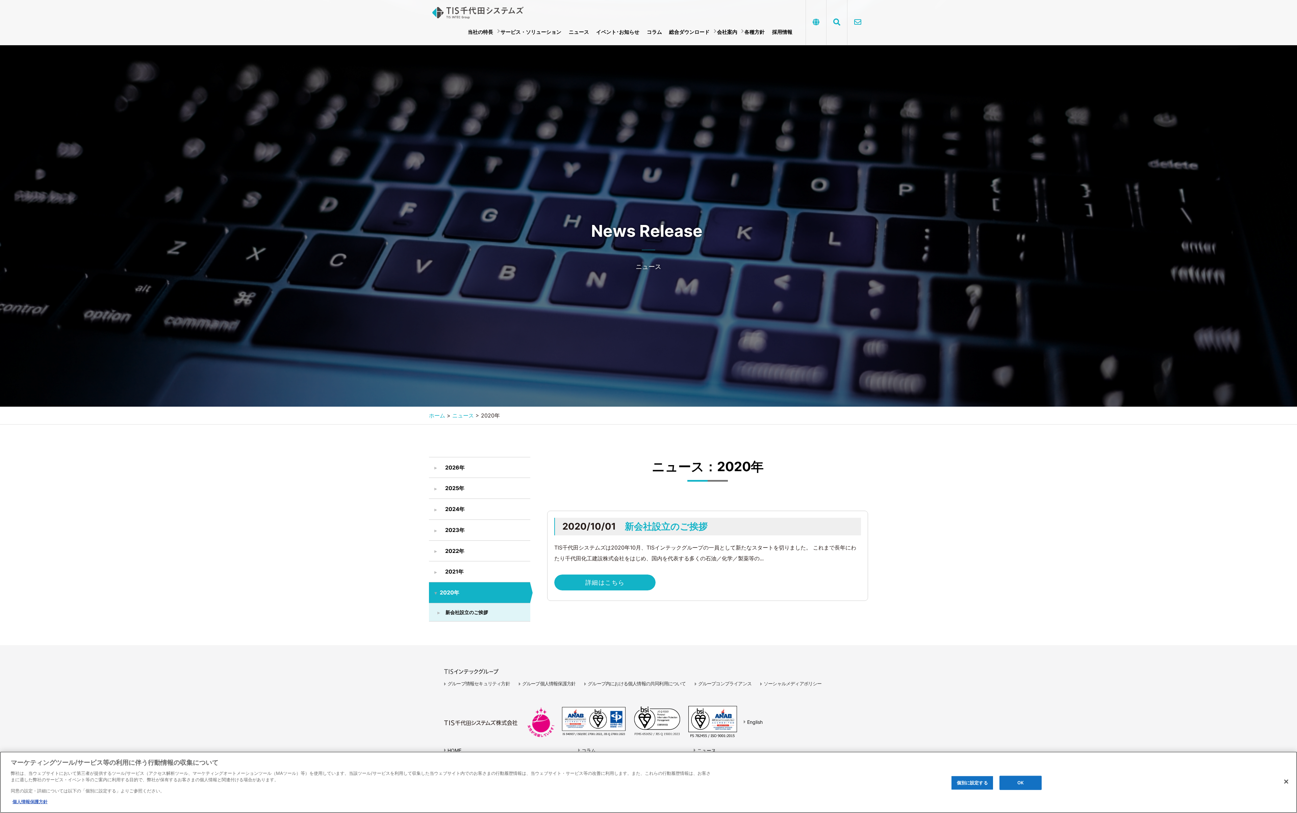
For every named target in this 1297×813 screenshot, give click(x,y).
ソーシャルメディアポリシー (793, 683)
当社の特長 (480, 31)
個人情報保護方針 (30, 801)
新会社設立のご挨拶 (467, 612)
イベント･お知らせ (617, 31)
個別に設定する (972, 782)
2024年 (455, 509)
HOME (454, 750)
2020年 (449, 592)
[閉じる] (1286, 781)
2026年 (455, 467)
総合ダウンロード (689, 31)
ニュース (579, 31)
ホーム (437, 415)
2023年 (455, 530)
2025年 (454, 488)
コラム (654, 31)
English (755, 722)
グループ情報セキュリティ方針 (479, 683)
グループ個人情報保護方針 (549, 683)
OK (1020, 782)
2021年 (454, 571)
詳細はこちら (605, 582)
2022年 (454, 551)
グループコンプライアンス (725, 683)
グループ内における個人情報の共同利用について (637, 683)
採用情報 (782, 31)
